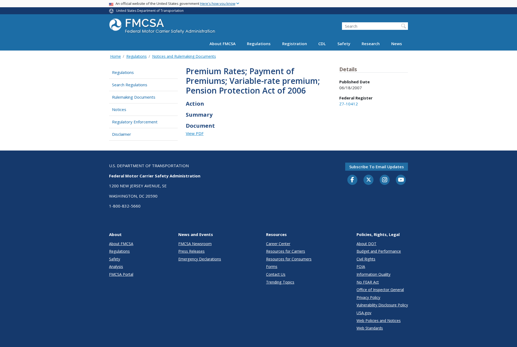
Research (371, 43)
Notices (119, 109)
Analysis (116, 266)
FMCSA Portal (121, 274)
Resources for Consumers (289, 259)
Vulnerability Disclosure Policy (382, 304)
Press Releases (191, 251)
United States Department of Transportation (150, 10)
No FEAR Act (368, 282)
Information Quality (373, 274)
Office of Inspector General (380, 289)
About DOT (366, 243)
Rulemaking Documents (133, 97)
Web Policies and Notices (379, 320)
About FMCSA (222, 43)
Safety (343, 43)
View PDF (195, 133)
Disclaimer (121, 134)
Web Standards (370, 328)
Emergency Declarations (199, 259)
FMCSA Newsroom (195, 243)
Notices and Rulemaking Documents (184, 56)
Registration (294, 43)
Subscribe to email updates (376, 166)
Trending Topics (280, 282)
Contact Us (275, 274)
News (396, 43)
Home (115, 56)
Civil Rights (366, 259)
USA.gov (364, 312)
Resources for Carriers (285, 251)
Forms (271, 266)
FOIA (361, 266)
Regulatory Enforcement (135, 121)
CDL (322, 43)
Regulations (259, 43)
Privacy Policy (368, 297)
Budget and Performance (379, 251)
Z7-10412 (348, 103)
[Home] (163, 27)
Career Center (278, 243)
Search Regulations (129, 84)
